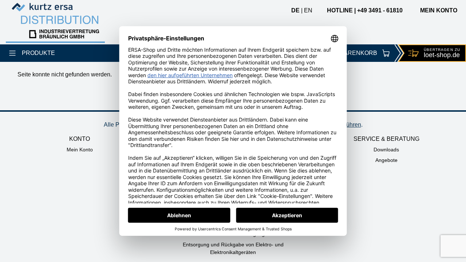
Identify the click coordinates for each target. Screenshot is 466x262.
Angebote (386, 160)
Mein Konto (80, 149)
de (295, 10)
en (308, 10)
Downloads (386, 149)
